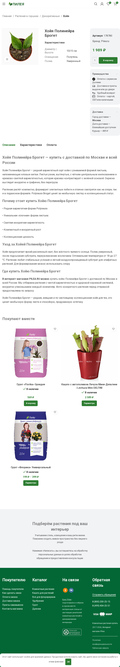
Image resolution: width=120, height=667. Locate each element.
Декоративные (51, 16)
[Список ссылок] (15, 589)
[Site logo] (16, 3)
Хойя (66, 16)
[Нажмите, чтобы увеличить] (7, 59)
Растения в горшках (27, 16)
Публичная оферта (100, 648)
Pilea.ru (105, 41)
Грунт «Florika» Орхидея (31, 384)
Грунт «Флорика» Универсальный (31, 467)
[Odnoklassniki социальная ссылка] (65, 590)
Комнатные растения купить (105, 623)
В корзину (108, 60)
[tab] (8, 145)
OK (68, 662)
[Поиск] (96, 4)
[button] (31, 403)
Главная (7, 16)
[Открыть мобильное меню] (4, 4)
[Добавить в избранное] (55, 329)
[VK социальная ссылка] (71, 590)
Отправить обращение (104, 594)
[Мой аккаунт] (102, 4)
